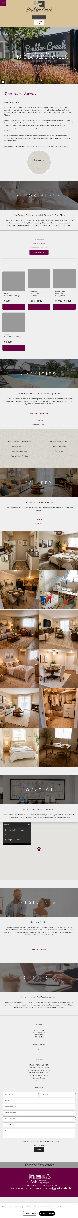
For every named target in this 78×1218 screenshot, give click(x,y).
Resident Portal (39, 949)
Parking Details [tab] (39, 424)
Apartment (39, 520)
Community (39, 524)
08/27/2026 (37, 252)
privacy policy (54, 1141)
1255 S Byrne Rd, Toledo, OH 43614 (33, 1185)
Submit (39, 1150)
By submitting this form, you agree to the (34, 1141)
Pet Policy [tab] (39, 421)
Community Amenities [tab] (39, 413)
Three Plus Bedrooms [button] (39, 247)
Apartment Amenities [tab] (39, 417)
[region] (39, 1210)
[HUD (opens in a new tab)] (66, 1189)
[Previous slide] (6, 55)
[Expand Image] (19, 550)
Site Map (48, 1188)
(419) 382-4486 (39, 17)
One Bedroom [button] (39, 240)
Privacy (39, 1188)
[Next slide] (71, 55)
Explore (39, 160)
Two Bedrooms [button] (39, 243)
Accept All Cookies (47, 1213)
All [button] (39, 236)
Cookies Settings (29, 1213)
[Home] (39, 7)
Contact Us (13, 307)
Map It (39, 22)
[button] (3, 3)
